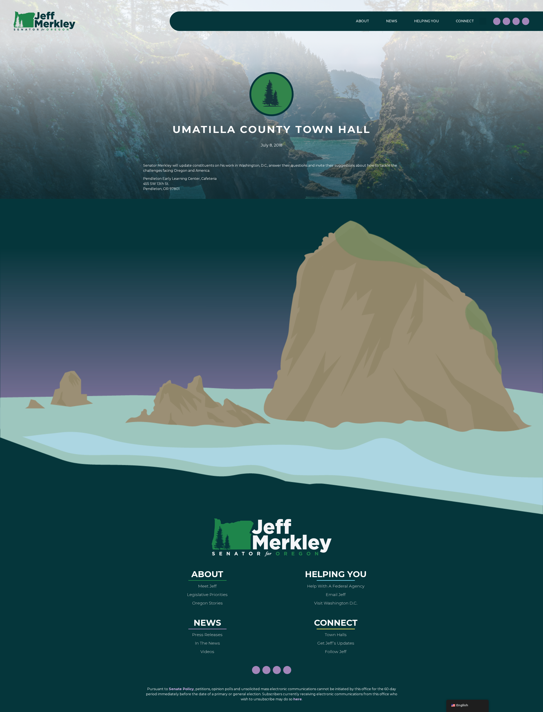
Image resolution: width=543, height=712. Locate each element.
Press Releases (207, 634)
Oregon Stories (207, 603)
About (362, 21)
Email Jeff (336, 594)
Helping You (426, 21)
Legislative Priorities (207, 594)
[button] (482, 21)
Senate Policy (181, 689)
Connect (465, 21)
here (297, 699)
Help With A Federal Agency (335, 586)
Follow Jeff (335, 651)
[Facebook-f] (496, 21)
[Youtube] (516, 21)
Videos (207, 651)
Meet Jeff (207, 586)
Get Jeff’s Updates (335, 643)
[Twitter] (525, 21)
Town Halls (336, 634)
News (391, 21)
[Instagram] (506, 21)
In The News (207, 643)
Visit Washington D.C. (335, 603)
